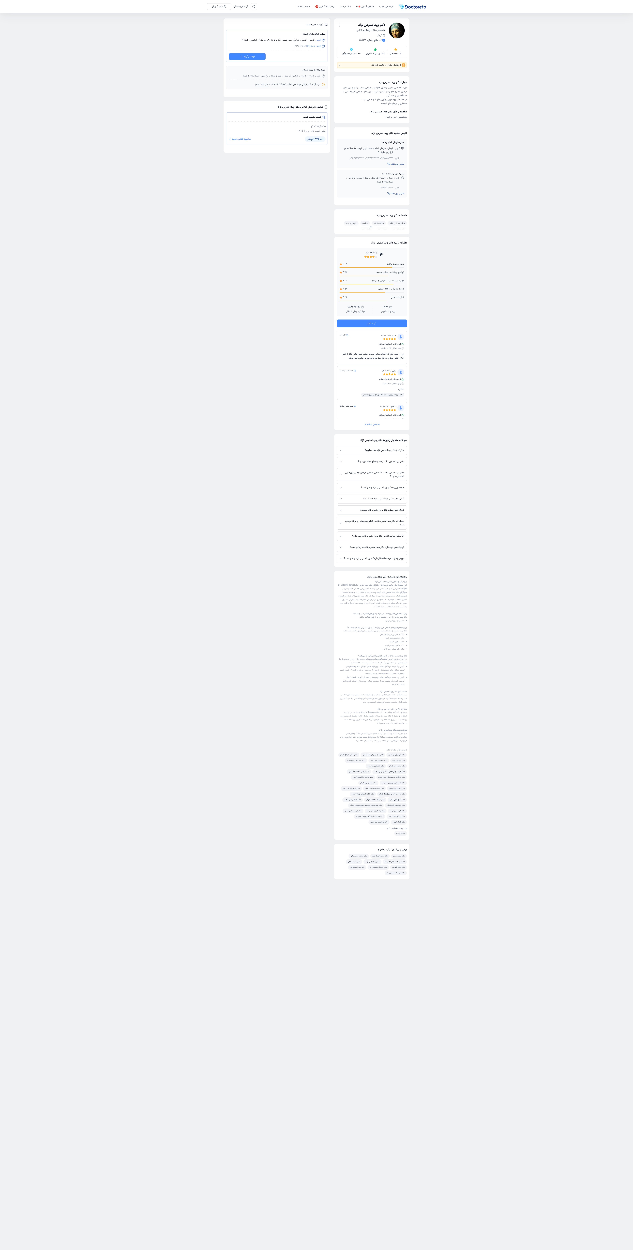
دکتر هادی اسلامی (354, 861)
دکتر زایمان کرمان (399, 822)
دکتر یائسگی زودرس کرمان (375, 811)
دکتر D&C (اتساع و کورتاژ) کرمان (363, 794)
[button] (339, 25)
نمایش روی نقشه (397, 164)
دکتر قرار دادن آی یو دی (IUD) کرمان (392, 794)
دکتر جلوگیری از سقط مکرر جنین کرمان (391, 777)
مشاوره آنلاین (367, 6)
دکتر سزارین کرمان (397, 641)
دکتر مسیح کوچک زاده (380, 856)
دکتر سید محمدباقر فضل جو (395, 861)
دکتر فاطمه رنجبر (399, 856)
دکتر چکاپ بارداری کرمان (394, 638)
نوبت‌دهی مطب (386, 6)
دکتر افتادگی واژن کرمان (353, 799)
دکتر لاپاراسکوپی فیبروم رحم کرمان (393, 783)
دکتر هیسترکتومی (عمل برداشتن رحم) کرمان (390, 771)
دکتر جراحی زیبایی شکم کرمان (392, 634)
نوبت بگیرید (249, 56)
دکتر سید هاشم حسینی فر (396, 873)
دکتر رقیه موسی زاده (372, 861)
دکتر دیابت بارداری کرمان (353, 811)
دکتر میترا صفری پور (357, 867)
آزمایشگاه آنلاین (326, 6)
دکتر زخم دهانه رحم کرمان (393, 649)
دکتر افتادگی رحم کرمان (376, 766)
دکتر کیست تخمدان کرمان (375, 799)
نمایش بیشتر (373, 424)
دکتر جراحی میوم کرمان (368, 783)
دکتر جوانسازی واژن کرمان (396, 805)
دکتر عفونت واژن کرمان (397, 788)
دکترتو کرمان (400, 833)
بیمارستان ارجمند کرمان (393, 174)
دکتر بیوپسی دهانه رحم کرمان (359, 771)
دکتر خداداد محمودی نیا (378, 867)
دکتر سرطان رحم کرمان (397, 766)
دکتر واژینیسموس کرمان (397, 816)
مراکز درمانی (345, 6)
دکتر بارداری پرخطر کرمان (379, 822)
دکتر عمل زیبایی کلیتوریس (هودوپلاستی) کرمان (366, 805)
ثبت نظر (372, 323)
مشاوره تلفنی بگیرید (241, 139)
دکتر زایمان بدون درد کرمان (374, 788)
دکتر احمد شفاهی (398, 867)
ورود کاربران (217, 6)
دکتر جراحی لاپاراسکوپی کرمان (363, 777)
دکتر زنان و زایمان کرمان (395, 620)
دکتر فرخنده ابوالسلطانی (359, 856)
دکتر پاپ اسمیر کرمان (397, 811)
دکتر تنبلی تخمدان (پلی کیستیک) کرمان (369, 816)
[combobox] (339, 24)
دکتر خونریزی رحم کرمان (394, 645)
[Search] (254, 6)
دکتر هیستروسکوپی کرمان (351, 788)
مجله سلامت (304, 6)
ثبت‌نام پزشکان (241, 6)
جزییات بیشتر (261, 84)
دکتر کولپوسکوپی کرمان (397, 799)
